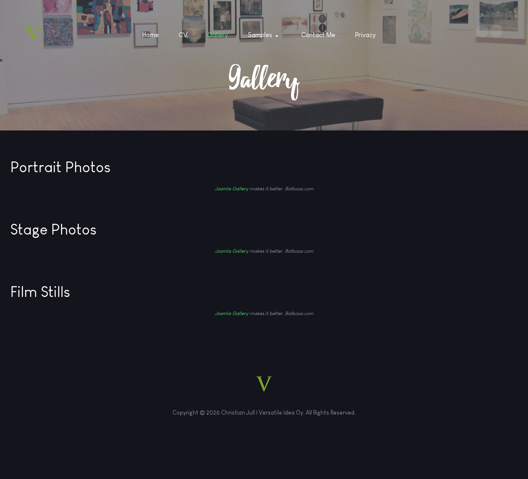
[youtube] (496, 31)
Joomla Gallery (231, 189)
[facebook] (482, 31)
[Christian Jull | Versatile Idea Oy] (33, 33)
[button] (264, 35)
